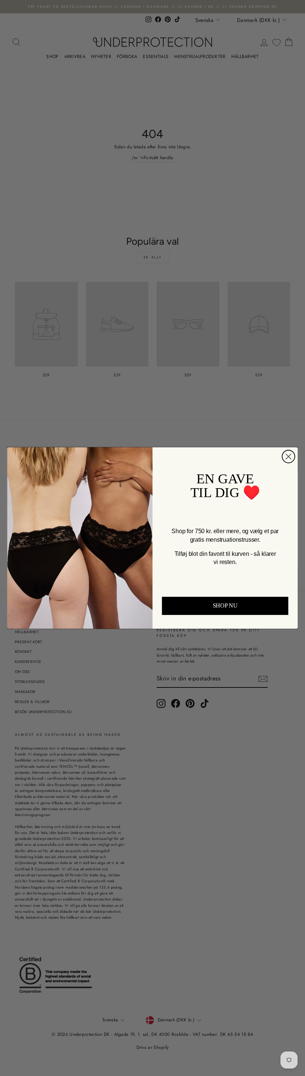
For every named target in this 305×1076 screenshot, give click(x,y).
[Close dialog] (288, 456)
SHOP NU (225, 606)
